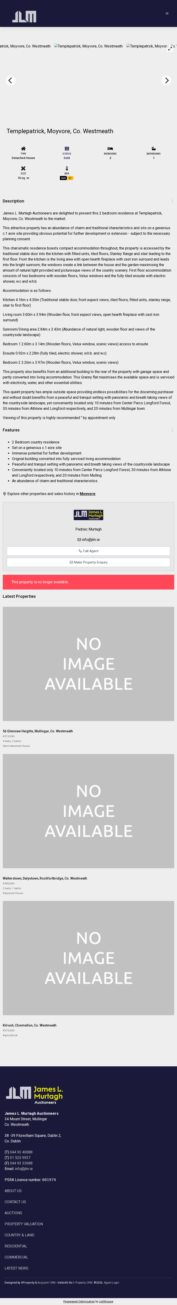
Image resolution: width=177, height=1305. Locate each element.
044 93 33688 (21, 1163)
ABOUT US (13, 1191)
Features (11, 430)
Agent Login (111, 1282)
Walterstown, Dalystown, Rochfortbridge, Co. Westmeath (45, 878)
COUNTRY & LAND (19, 1235)
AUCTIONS (13, 1213)
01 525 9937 (20, 1157)
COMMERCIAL (16, 1257)
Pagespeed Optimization (79, 1301)
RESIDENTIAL (16, 1246)
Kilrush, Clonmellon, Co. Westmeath (29, 1025)
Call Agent (90, 551)
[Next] (166, 80)
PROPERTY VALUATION (24, 1224)
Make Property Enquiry (90, 562)
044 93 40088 (21, 1152)
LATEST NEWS (16, 1268)
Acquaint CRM (46, 1282)
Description (13, 201)
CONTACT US (15, 1202)
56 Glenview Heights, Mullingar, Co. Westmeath (38, 731)
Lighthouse (106, 1301)
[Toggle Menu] (167, 13)
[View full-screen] (170, 48)
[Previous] (11, 80)
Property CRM (83, 1282)
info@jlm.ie (91, 539)
